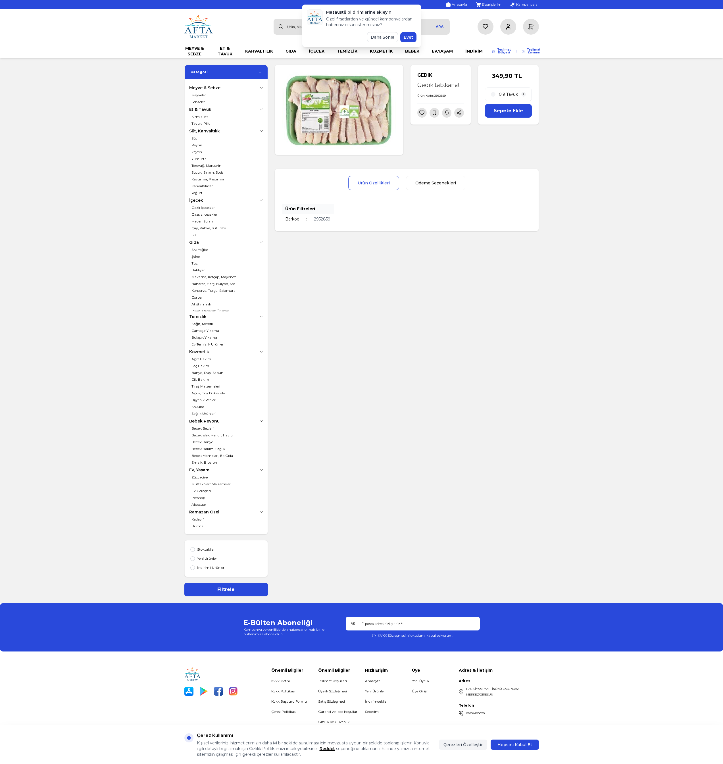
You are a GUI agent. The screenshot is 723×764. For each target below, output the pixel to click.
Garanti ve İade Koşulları (338, 711)
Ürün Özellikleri (374, 183)
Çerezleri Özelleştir (463, 744)
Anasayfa (372, 681)
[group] (339, 110)
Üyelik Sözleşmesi (332, 691)
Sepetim (372, 711)
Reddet (327, 748)
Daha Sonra (382, 37)
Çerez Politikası (283, 711)
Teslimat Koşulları (332, 681)
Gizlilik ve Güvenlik (333, 722)
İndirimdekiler (376, 701)
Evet (408, 37)
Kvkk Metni (280, 681)
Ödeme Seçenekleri (435, 183)
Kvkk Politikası (283, 691)
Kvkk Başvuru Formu (289, 701)
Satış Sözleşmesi (331, 701)
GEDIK (424, 75)
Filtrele (226, 589)
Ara (439, 26)
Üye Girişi (420, 691)
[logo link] (198, 26)
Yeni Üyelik (420, 681)
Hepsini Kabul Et (514, 744)
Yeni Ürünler (375, 691)
